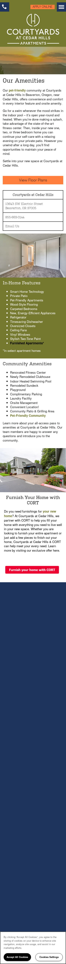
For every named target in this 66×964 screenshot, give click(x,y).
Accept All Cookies (17, 957)
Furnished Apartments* (27, 343)
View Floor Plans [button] (33, 180)
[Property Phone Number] (4, 7)
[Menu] (61, 7)
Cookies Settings (49, 957)
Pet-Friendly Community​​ (28, 415)
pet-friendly (17, 90)
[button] (41, 7)
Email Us (12, 226)
